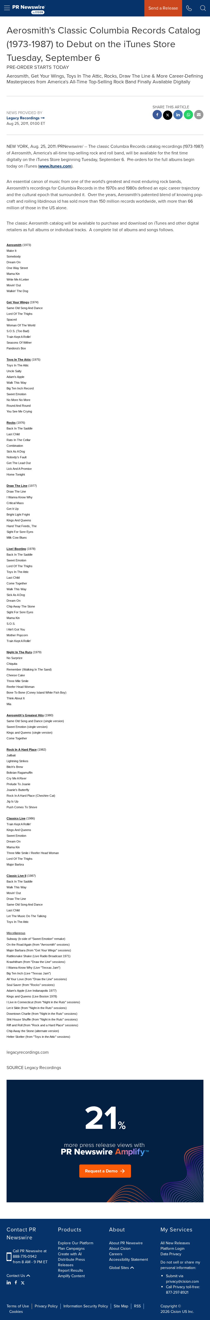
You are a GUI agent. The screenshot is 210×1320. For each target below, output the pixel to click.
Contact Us (16, 1276)
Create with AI (69, 1254)
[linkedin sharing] (178, 115)
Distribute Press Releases (71, 1262)
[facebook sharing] (157, 115)
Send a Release (163, 8)
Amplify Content (71, 1276)
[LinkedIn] (9, 1282)
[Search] (203, 8)
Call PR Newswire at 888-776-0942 (29, 1253)
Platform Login (173, 1248)
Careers (115, 1254)
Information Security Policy (85, 1306)
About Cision (120, 1248)
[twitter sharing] (167, 116)
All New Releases (175, 1243)
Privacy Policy (46, 1306)
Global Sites (119, 1268)
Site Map (121, 1306)
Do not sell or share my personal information (180, 1265)
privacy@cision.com (182, 1281)
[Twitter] (22, 1282)
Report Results (70, 1270)
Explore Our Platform (75, 1243)
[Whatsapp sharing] (188, 115)
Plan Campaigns (71, 1248)
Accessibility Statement (128, 1259)
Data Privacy (171, 1254)
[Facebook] (15, 1282)
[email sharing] (198, 115)
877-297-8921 (177, 1292)
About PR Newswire (126, 1243)
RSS (137, 1306)
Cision (176, 1312)
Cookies (16, 1312)
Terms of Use (18, 1306)
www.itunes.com (55, 166)
